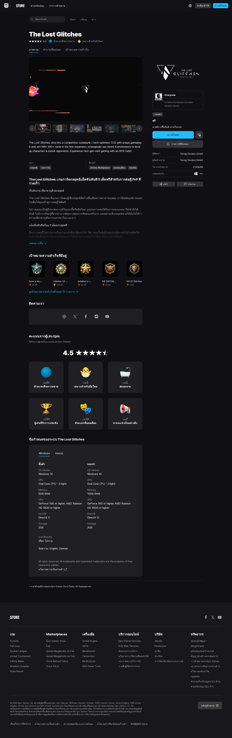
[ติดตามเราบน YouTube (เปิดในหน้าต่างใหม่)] (107, 316)
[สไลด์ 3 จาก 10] (77, 128)
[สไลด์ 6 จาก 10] (128, 128)
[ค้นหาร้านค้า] (32, 19)
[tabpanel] (86, 493)
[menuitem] (72, 19)
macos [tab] (59, 453)
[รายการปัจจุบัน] (42, 128)
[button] (86, 243)
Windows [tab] (44, 453)
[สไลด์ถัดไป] (139, 128)
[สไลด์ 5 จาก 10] (111, 128)
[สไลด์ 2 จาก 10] (60, 128)
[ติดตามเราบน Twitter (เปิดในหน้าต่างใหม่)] (75, 316)
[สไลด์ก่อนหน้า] (32, 128)
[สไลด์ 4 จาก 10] (94, 128)
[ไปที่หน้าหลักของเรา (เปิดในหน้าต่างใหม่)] (64, 316)
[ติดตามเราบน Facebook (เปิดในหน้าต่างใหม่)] (85, 316)
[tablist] (86, 453)
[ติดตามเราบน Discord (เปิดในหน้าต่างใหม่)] (96, 316)
